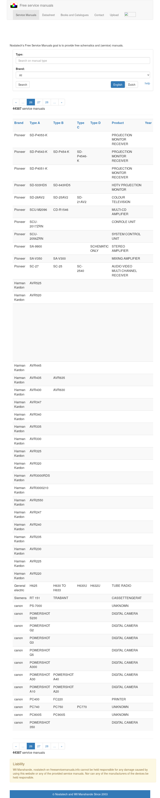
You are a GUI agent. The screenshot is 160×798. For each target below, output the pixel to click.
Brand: (20, 69)
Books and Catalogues (75, 15)
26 (30, 102)
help (147, 83)
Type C (80, 124)
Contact (99, 15)
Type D (95, 122)
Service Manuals (26, 15)
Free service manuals (35, 5)
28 (46, 102)
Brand (18, 122)
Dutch (131, 84)
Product (118, 122)
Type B (58, 122)
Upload (114, 15)
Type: (19, 54)
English (117, 84)
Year (148, 122)
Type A (35, 122)
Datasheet (48, 15)
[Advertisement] (83, 33)
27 (38, 102)
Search (22, 84)
